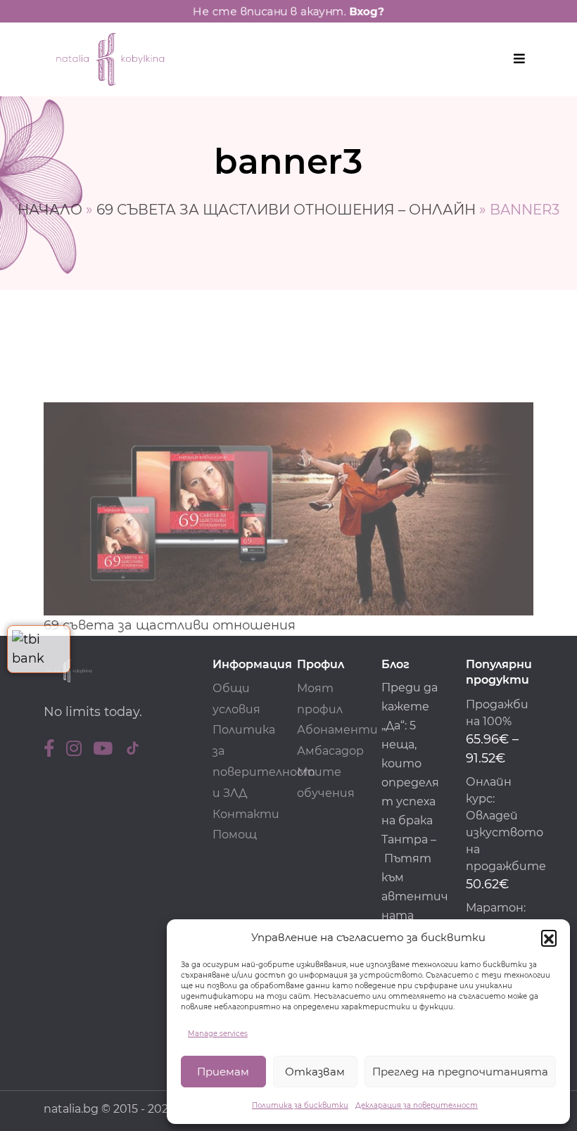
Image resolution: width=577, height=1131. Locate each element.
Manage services (218, 1033)
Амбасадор (330, 751)
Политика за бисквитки (300, 1105)
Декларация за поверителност (416, 1105)
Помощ (235, 834)
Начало (50, 209)
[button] (549, 938)
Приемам (223, 1071)
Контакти (246, 814)
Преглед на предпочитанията (460, 1071)
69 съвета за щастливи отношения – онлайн (286, 209)
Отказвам (315, 1071)
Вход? (366, 11)
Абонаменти (337, 729)
